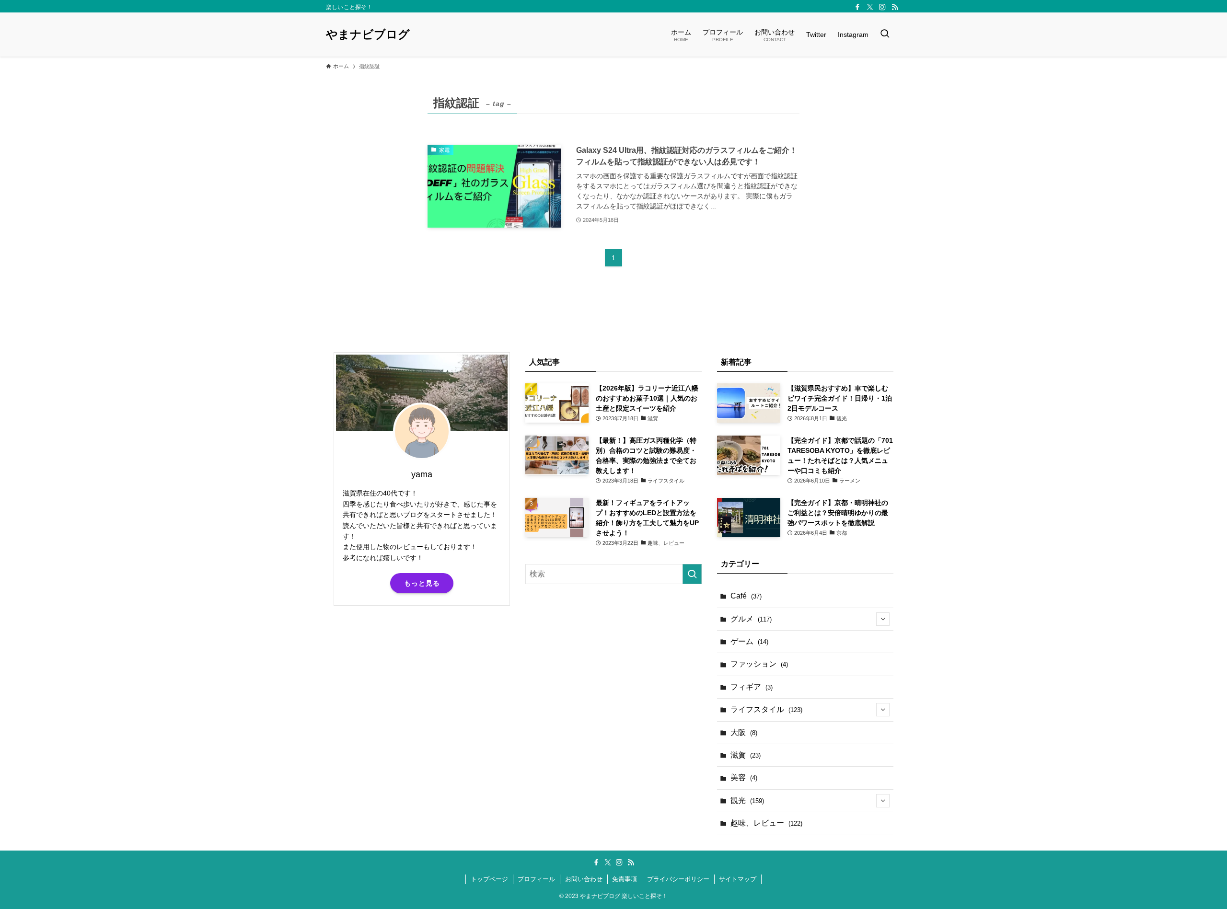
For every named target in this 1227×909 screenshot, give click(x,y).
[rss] (895, 7)
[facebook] (857, 7)
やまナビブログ (368, 34)
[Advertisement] (422, 688)
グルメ (751, 619)
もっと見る (422, 583)
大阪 (743, 732)
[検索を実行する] (692, 574)
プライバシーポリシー (678, 879)
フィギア (751, 687)
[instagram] (882, 7)
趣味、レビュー (766, 823)
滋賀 (745, 755)
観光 (747, 800)
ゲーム (749, 641)
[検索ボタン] (884, 34)
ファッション (759, 664)
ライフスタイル (766, 709)
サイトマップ (737, 879)
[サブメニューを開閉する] (883, 619)
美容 (743, 777)
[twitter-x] (870, 7)
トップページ (489, 879)
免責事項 (624, 879)
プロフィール (536, 879)
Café (746, 596)
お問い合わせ (583, 879)
